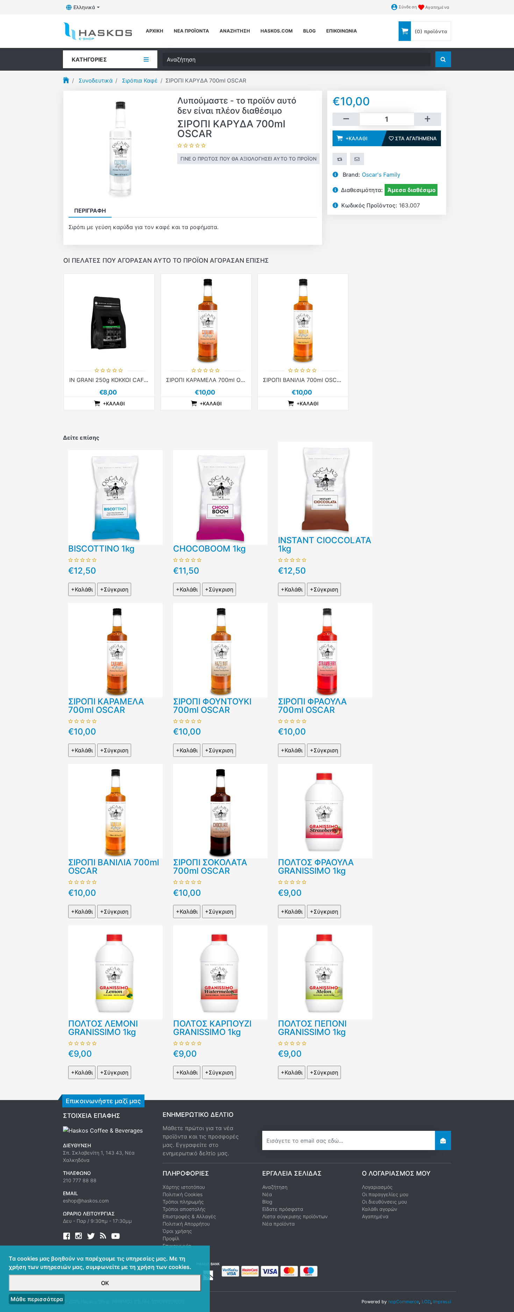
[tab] (90, 211)
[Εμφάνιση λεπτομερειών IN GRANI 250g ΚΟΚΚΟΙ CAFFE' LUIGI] (109, 319)
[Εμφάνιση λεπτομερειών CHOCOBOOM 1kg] (220, 497)
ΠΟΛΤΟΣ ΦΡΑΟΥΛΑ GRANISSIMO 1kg (316, 866)
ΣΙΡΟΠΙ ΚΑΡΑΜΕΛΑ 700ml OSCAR (211, 379)
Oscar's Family (381, 174)
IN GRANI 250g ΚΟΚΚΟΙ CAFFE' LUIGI (118, 379)
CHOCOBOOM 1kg (209, 549)
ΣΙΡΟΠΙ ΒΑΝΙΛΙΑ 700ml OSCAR (303, 379)
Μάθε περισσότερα (36, 1299)
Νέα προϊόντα (191, 31)
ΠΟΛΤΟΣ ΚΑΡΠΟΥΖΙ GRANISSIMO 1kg (212, 1028)
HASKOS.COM (276, 31)
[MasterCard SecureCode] (250, 1270)
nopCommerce (403, 1301)
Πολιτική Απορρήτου (186, 1224)
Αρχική (154, 31)
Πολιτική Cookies (182, 1194)
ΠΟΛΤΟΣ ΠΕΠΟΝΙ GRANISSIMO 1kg (312, 1028)
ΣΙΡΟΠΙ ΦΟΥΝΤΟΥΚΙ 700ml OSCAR (212, 705)
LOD (426, 1301)
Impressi (442, 1301)
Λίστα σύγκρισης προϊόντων (295, 1216)
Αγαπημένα (375, 1216)
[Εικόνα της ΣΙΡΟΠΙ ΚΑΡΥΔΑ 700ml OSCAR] (120, 146)
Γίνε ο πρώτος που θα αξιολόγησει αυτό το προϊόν (248, 159)
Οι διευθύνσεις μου (384, 1202)
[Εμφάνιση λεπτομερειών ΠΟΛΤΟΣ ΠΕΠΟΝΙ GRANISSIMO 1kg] (325, 971)
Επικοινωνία (341, 31)
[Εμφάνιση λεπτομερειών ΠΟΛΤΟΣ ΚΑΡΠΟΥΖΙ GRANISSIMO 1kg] (220, 971)
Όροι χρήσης (177, 1231)
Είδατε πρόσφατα (282, 1209)
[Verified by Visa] (230, 1270)
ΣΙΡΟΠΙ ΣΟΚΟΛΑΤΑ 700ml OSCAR (210, 866)
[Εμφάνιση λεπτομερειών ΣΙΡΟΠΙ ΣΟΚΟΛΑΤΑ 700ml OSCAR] (220, 810)
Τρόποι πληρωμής (183, 1202)
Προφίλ (171, 1238)
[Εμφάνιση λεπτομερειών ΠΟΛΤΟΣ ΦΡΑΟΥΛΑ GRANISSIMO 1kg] (325, 810)
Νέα (267, 1194)
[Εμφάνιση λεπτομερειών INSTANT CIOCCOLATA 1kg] (325, 488)
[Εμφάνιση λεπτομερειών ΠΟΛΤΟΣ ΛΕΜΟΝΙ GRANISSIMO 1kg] (115, 971)
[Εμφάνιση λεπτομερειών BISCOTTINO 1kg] (115, 497)
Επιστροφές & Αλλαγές (189, 1216)
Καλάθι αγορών (379, 1209)
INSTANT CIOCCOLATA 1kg (324, 544)
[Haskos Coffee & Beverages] (103, 1129)
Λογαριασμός (377, 1187)
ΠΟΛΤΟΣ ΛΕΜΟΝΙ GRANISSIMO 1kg (103, 1028)
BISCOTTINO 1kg (101, 549)
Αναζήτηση (235, 31)
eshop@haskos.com (86, 1201)
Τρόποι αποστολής (184, 1209)
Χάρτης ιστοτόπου (184, 1187)
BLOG (309, 31)
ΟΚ (105, 1282)
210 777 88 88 (80, 1180)
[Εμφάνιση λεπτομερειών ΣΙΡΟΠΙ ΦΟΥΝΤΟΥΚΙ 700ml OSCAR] (220, 649)
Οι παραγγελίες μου (385, 1194)
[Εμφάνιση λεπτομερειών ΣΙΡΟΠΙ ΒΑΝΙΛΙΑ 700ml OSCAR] (303, 319)
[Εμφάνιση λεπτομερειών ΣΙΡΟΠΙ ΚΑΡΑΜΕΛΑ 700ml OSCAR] (206, 319)
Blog (267, 1202)
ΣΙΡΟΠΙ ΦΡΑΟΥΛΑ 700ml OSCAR (312, 705)
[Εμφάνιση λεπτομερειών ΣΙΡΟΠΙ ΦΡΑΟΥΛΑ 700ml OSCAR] (325, 649)
